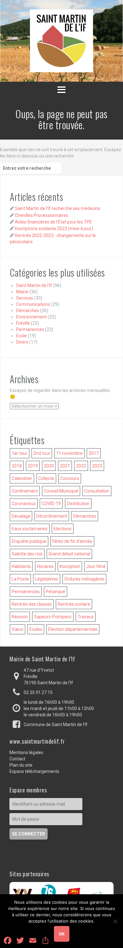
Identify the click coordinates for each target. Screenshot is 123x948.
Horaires (45, 566)
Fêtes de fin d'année (72, 541)
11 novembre (69, 453)
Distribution (78, 503)
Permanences (30, 329)
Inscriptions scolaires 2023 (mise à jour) (54, 228)
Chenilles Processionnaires (41, 215)
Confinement (25, 490)
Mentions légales (26, 752)
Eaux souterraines (30, 528)
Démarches (27, 310)
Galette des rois (27, 553)
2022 (81, 465)
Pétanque (55, 591)
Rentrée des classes (32, 604)
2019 (33, 465)
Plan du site (20, 765)
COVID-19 (51, 503)
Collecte (46, 478)
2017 (94, 453)
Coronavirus (24, 503)
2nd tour (41, 453)
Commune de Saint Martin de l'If (56, 724)
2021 (65, 465)
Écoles (35, 629)
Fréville (23, 323)
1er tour (19, 453)
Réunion (20, 616)
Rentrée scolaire (74, 604)
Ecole (21, 335)
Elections (63, 528)
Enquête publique (29, 541)
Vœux (17, 629)
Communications (33, 304)
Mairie (22, 291)
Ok (62, 933)
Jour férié (96, 566)
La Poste (20, 578)
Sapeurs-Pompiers (53, 616)
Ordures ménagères (84, 578)
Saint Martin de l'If (34, 285)
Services (24, 297)
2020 (49, 465)
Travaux (86, 616)
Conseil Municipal (61, 490)
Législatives (46, 578)
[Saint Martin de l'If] (61, 40)
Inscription (70, 566)
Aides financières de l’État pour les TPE (53, 221)
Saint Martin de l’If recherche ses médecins (57, 208)
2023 (97, 465)
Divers (22, 341)
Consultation (96, 490)
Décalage (21, 516)
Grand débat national (69, 553)
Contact (17, 758)
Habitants (21, 566)
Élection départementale (72, 629)
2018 (17, 465)
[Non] (115, 921)
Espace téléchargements (34, 771)
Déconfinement (51, 516)
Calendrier (22, 478)
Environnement (31, 316)
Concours (69, 478)
